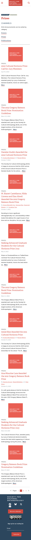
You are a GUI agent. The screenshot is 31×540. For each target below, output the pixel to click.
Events (4, 33)
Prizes (3, 37)
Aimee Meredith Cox (9, 205)
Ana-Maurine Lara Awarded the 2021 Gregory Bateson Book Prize (15, 376)
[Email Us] (10, 506)
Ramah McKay (22, 158)
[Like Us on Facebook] (10, 504)
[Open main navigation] (2, 3)
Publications (6, 41)
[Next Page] (29, 491)
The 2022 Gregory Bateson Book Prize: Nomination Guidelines (13, 290)
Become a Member (15, 511)
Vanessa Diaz (19, 205)
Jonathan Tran (13, 207)
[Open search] (28, 3)
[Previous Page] (11, 491)
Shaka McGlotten (18, 382)
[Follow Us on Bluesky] (15, 504)
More (3, 85)
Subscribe (16, 534)
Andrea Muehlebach (9, 158)
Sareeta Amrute (7, 382)
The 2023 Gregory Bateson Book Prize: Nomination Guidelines (13, 110)
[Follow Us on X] (21, 504)
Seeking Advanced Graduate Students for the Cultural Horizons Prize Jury (14, 246)
